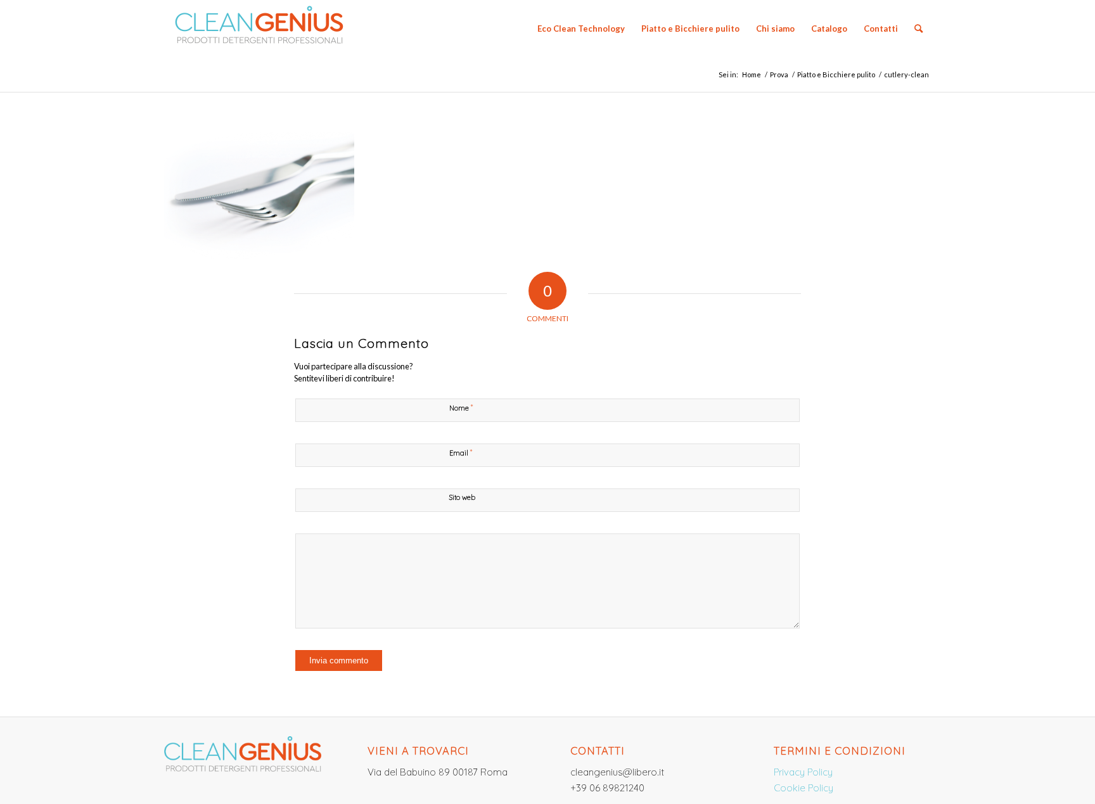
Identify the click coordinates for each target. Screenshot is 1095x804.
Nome (461, 407)
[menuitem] (581, 28)
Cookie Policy (803, 788)
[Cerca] (918, 28)
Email (460, 452)
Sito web (462, 497)
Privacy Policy (803, 772)
